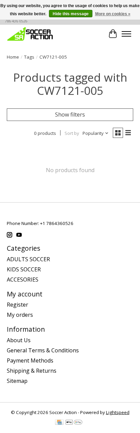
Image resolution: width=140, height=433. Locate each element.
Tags (29, 57)
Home (13, 57)
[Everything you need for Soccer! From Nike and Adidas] (30, 34)
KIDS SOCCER (24, 269)
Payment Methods (30, 360)
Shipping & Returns (31, 370)
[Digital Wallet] (74, 422)
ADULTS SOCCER (28, 259)
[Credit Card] (59, 422)
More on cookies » (112, 14)
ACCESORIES (22, 279)
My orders (20, 314)
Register (17, 304)
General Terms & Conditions (43, 350)
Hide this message (71, 14)
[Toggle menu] (126, 34)
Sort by (72, 133)
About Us (19, 340)
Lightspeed (117, 412)
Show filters (70, 114)
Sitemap (17, 381)
